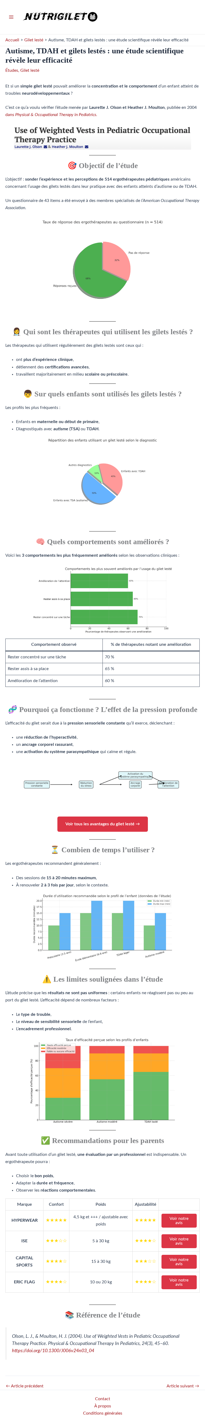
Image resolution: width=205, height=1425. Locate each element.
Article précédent (25, 1386)
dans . (51, 115)
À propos (102, 1406)
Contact (102, 1399)
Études (11, 70)
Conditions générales (102, 1413)
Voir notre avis (178, 1220)
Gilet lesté (29, 70)
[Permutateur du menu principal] (11, 17)
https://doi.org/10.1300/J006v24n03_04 (53, 1350)
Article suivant (183, 1386)
